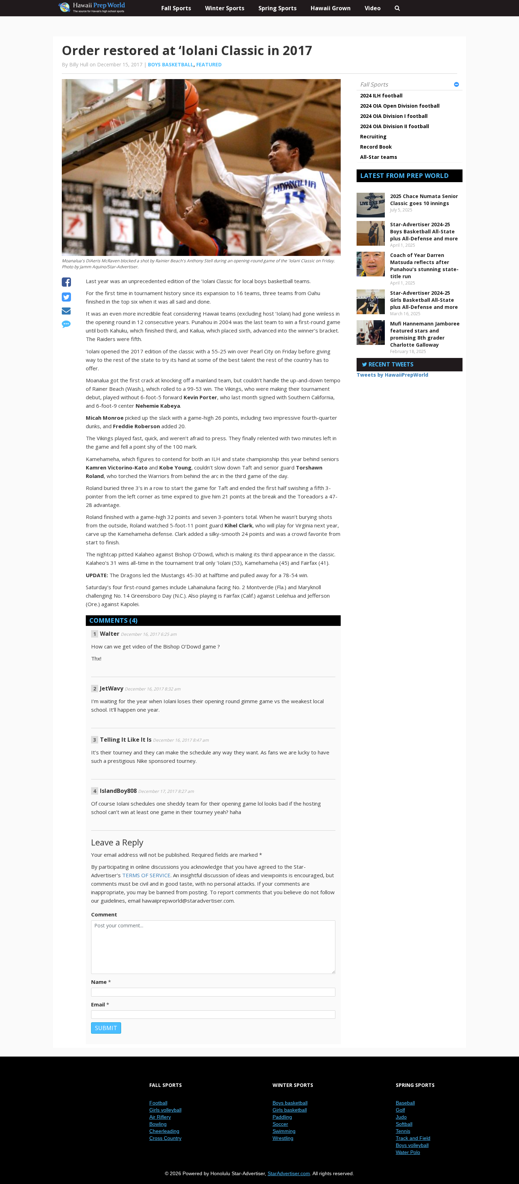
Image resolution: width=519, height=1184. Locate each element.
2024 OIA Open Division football (400, 105)
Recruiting (373, 136)
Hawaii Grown (331, 8)
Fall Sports (374, 84)
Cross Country (165, 1138)
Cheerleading (164, 1131)
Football (158, 1103)
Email (98, 1004)
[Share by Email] (66, 311)
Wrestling (283, 1138)
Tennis (403, 1131)
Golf (400, 1110)
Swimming (284, 1131)
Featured (209, 64)
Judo (401, 1117)
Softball (404, 1124)
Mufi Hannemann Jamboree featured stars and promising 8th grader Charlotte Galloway (425, 334)
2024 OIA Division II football (394, 126)
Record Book (376, 146)
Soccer (280, 1124)
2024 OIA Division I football (394, 116)
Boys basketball (170, 64)
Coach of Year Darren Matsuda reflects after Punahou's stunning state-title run (424, 266)
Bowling (158, 1124)
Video (373, 8)
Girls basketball (290, 1110)
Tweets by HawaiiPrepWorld (392, 374)
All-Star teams (378, 157)
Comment (104, 914)
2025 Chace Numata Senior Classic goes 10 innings (424, 200)
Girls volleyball (165, 1110)
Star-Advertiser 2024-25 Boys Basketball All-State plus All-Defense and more (424, 231)
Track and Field (413, 1138)
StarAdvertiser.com (289, 1173)
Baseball (405, 1103)
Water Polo (408, 1152)
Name (99, 981)
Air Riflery (160, 1117)
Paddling (282, 1117)
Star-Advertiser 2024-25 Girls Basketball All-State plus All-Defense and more (424, 299)
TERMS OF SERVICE (146, 875)
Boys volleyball (412, 1145)
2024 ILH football (381, 95)
